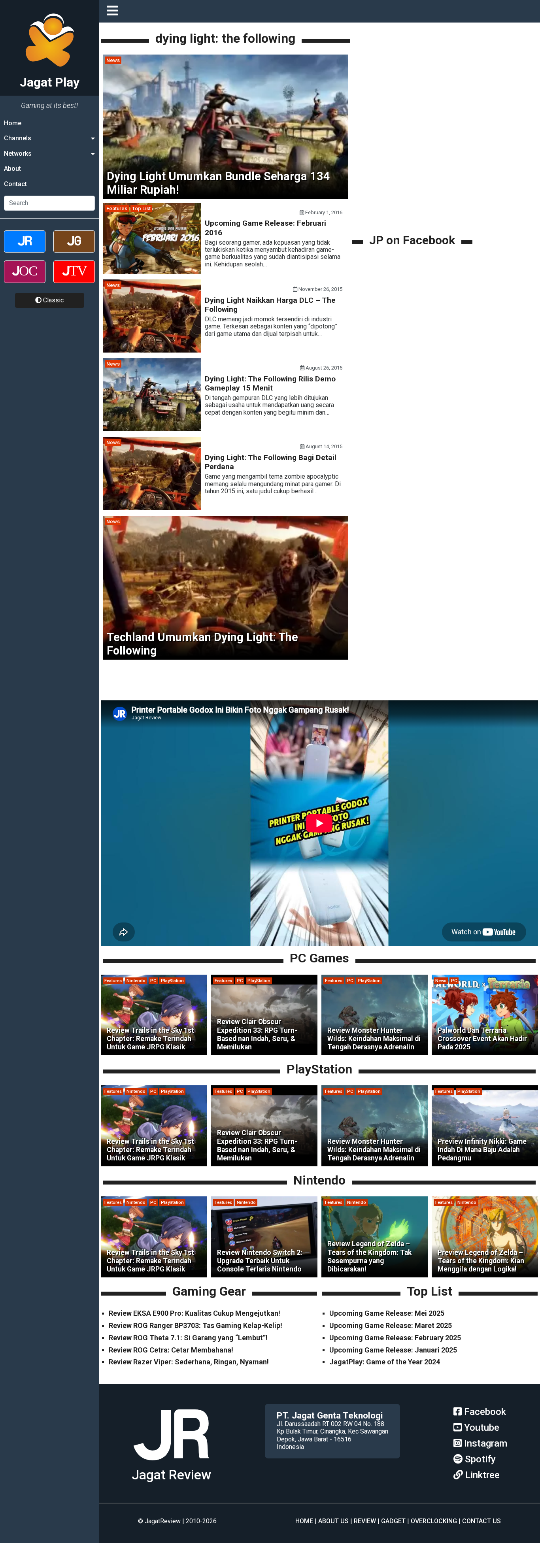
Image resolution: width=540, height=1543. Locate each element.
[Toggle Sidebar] (114, 11)
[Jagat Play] (171, 1463)
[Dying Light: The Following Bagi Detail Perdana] (152, 507)
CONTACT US (481, 1521)
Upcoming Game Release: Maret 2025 (390, 1325)
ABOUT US (333, 1521)
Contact (15, 184)
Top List (141, 208)
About (12, 168)
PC (153, 980)
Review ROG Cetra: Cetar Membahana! (171, 1350)
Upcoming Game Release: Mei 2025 (386, 1313)
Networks (18, 153)
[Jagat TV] (74, 278)
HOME (304, 1521)
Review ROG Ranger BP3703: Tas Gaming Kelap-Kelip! (195, 1325)
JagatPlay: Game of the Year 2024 (384, 1362)
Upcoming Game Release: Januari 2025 (393, 1350)
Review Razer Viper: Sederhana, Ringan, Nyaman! (189, 1362)
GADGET (393, 1521)
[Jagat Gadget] (74, 248)
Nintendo (136, 980)
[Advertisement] (413, 176)
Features (116, 208)
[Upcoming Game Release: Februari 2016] (152, 271)
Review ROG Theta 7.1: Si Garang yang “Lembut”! (188, 1338)
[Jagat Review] (24, 248)
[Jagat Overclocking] (24, 278)
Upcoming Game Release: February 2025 (395, 1338)
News (113, 60)
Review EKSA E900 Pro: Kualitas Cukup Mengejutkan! (194, 1313)
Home (12, 123)
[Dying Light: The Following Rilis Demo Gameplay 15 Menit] (152, 429)
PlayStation (172, 980)
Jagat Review (171, 1475)
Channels (17, 138)
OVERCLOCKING (434, 1521)
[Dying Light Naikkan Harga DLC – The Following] (152, 350)
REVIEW (365, 1521)
